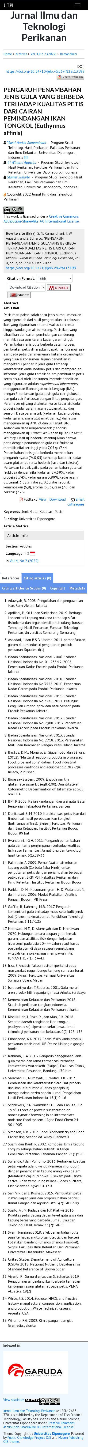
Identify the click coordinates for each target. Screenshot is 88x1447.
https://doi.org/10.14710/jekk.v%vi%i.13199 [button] (41, 267)
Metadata (77, 588)
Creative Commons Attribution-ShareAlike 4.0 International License (41, 218)
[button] (5, 194)
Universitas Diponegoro (52, 1433)
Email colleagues (75, 501)
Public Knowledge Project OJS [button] (29, 1437)
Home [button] (8, 54)
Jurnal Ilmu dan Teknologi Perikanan (29, 1411)
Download (57, 499)
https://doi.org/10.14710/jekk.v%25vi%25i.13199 (45, 71)
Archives (21, 54)
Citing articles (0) (37, 578)
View (42, 499)
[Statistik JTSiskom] (32, 1400)
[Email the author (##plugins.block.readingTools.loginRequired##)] (26, 157)
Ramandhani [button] (68, 54)
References (10, 578)
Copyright (57, 588)
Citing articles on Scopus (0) (24, 588)
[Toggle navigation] (77, 5)
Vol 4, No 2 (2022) (44, 54)
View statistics (13, 1400)
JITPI (8, 5)
